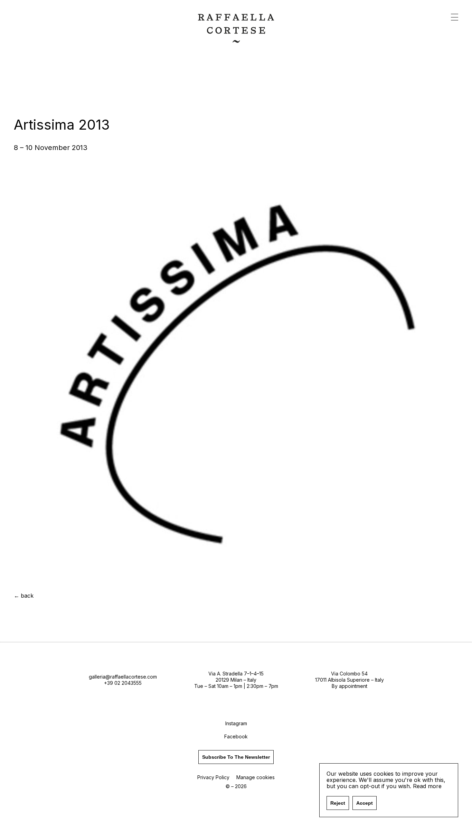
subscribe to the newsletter (236, 757)
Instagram (236, 723)
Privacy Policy (213, 777)
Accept (364, 803)
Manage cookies (255, 777)
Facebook (236, 736)
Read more (427, 786)
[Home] (236, 40)
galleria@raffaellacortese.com (123, 677)
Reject (337, 803)
